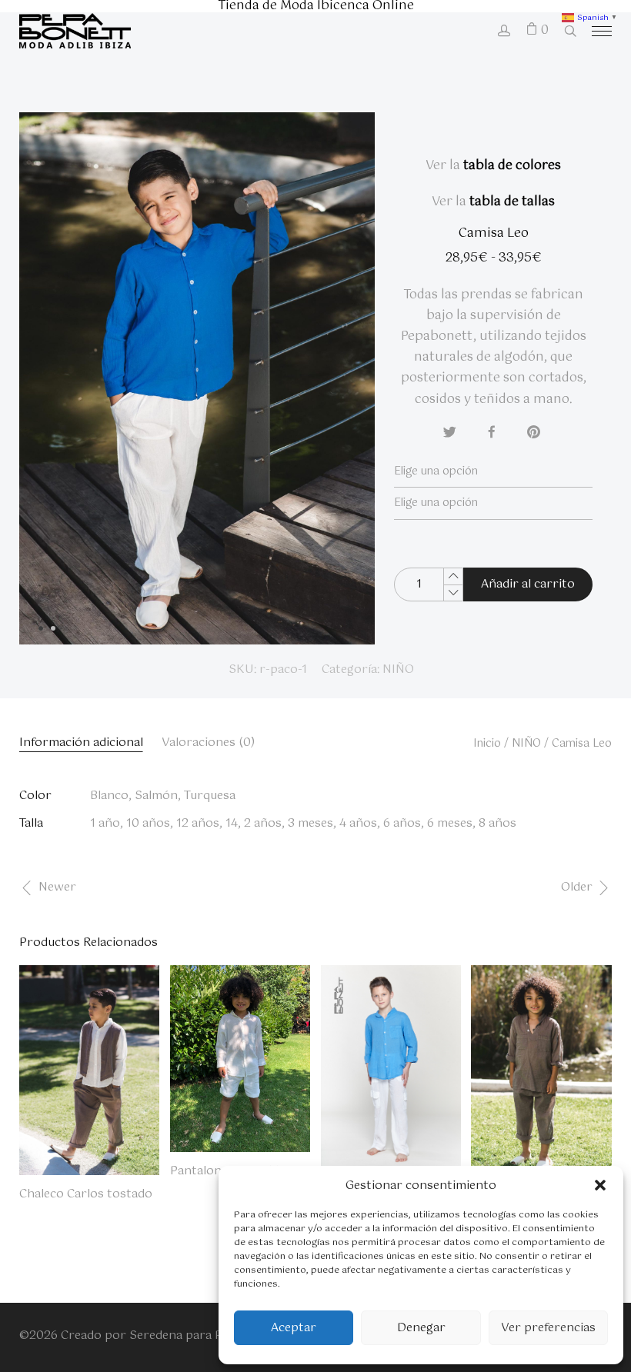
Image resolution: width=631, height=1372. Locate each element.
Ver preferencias (548, 1327)
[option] (197, 378)
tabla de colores (512, 165)
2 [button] (58, 633)
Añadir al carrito (528, 584)
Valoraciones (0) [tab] (208, 742)
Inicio (487, 743)
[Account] (504, 32)
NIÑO (398, 669)
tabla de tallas (512, 201)
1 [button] (46, 633)
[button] (600, 1185)
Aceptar (293, 1327)
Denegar (421, 1327)
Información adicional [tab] (81, 742)
